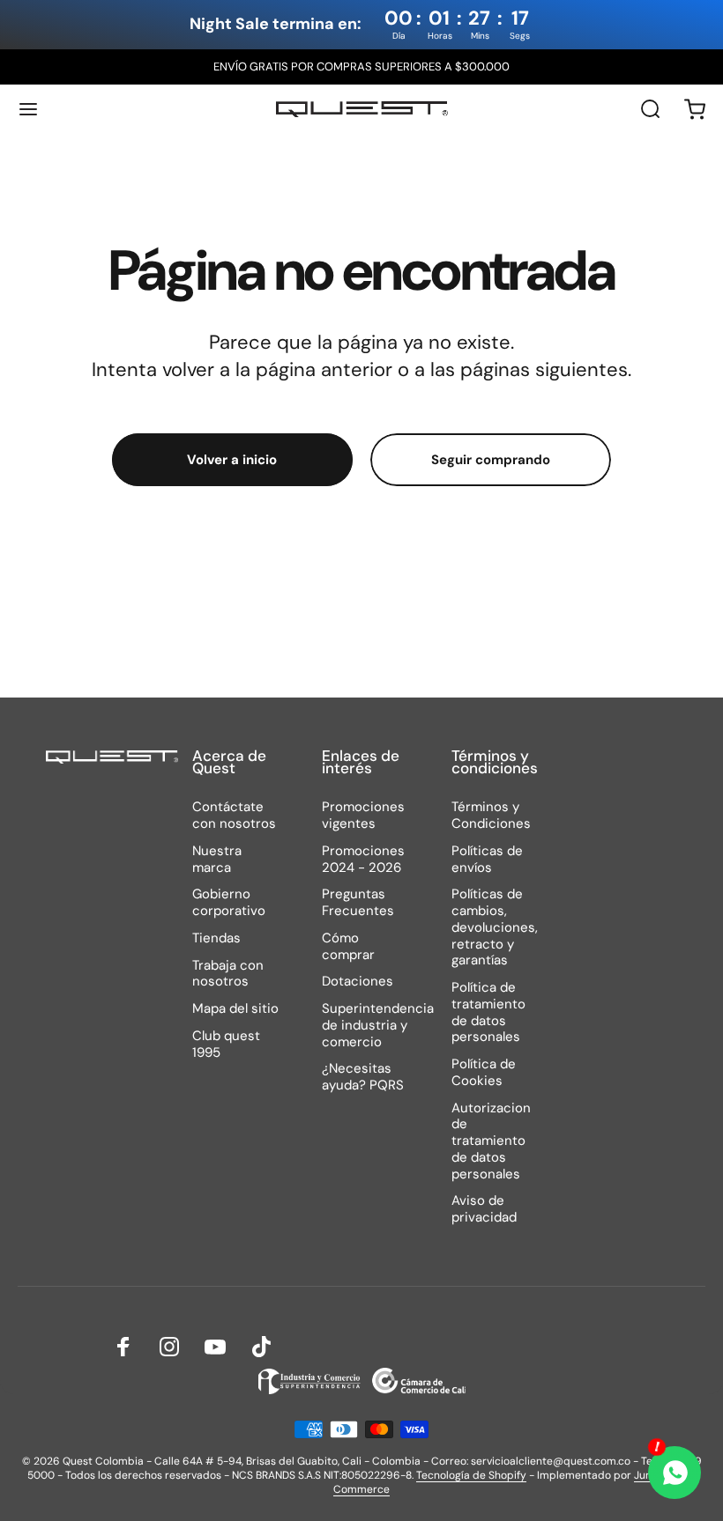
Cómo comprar (348, 947)
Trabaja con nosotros (228, 974)
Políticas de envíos (487, 859)
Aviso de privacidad (484, 1209)
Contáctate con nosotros (234, 815)
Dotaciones (357, 981)
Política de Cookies (483, 1072)
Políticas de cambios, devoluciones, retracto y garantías (494, 927)
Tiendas (216, 938)
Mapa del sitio (235, 1008)
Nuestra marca (217, 859)
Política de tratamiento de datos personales (488, 1012)
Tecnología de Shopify (471, 1475)
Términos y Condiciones (491, 815)
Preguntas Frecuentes (358, 902)
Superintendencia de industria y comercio (378, 1025)
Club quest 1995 (226, 1044)
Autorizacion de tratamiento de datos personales (491, 1141)
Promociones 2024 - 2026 (363, 859)
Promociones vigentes (363, 815)
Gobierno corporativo (228, 902)
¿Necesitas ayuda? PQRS (363, 1077)
